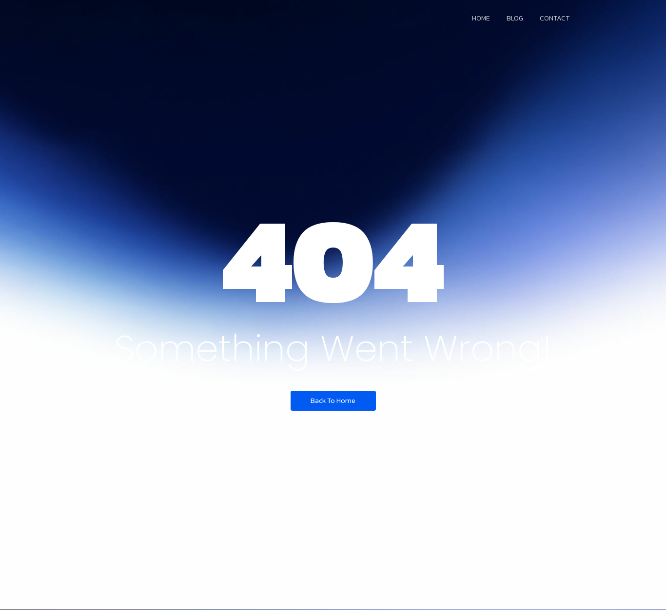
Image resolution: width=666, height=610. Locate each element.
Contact (554, 18)
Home (481, 18)
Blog (515, 18)
